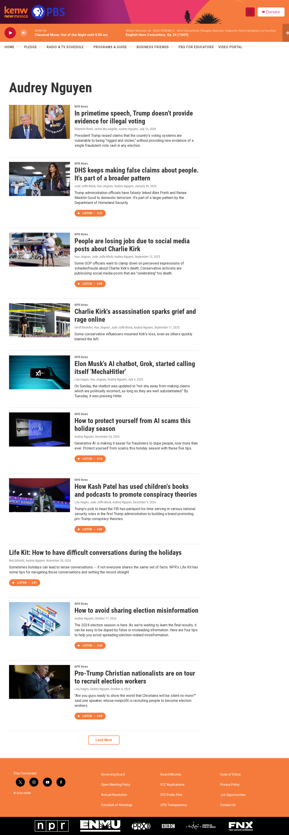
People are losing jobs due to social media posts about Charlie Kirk (132, 245)
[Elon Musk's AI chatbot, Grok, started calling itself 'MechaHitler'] (39, 372)
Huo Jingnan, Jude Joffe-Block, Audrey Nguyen (104, 256)
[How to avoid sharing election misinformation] (39, 619)
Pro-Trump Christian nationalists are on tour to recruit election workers (135, 677)
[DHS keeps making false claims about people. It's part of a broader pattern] (39, 179)
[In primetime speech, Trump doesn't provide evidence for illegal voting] (39, 122)
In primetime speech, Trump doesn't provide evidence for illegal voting (134, 117)
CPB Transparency (174, 805)
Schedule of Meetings (116, 805)
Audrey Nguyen (84, 436)
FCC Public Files (171, 795)
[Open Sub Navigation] (18, 47)
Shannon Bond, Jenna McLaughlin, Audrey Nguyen (106, 129)
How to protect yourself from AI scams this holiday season (133, 425)
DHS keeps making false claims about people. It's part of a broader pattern (137, 174)
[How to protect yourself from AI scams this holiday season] (39, 429)
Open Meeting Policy (115, 784)
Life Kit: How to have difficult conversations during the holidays (95, 552)
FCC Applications (172, 784)
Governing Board (113, 774)
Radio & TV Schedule (65, 47)
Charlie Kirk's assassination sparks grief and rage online (135, 315)
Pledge (30, 47)
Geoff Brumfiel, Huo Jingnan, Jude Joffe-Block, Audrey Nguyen (114, 327)
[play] (10, 32)
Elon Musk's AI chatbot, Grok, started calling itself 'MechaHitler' (135, 368)
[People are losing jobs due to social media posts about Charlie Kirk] (39, 250)
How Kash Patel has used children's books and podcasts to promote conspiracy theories (136, 490)
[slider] (31, 32)
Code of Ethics (230, 774)
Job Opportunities (233, 795)
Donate (273, 11)
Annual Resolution (114, 795)
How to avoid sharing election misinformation (136, 610)
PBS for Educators (196, 47)
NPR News (81, 106)
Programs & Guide (110, 47)
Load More (104, 740)
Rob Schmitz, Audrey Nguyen (27, 560)
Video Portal (230, 47)
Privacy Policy (230, 784)
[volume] (24, 33)
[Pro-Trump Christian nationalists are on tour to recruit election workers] (39, 682)
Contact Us (228, 805)
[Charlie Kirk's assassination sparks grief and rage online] (39, 320)
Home (9, 47)
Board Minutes (171, 774)
